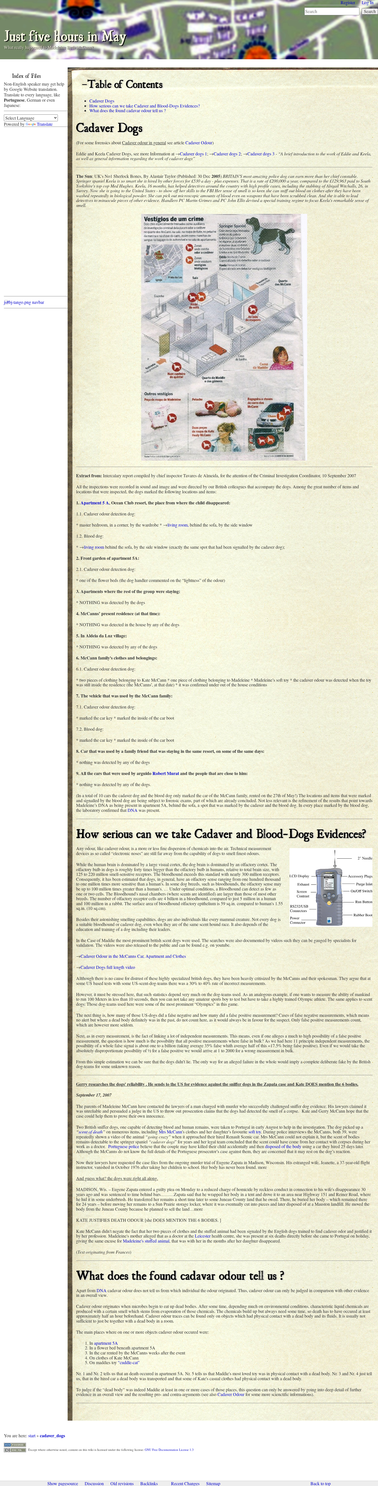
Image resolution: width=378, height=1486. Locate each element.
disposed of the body (283, 1146)
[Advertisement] (26, 213)
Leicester (203, 1236)
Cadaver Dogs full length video (108, 967)
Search (370, 11)
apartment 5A (106, 1343)
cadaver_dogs (52, 1435)
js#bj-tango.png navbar (24, 302)
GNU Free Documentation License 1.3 (169, 1449)
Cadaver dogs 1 (193, 153)
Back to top (320, 1483)
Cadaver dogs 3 (261, 153)
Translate (45, 124)
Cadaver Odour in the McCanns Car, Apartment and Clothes (133, 956)
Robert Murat (165, 773)
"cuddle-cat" (129, 1362)
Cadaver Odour (198, 142)
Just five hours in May (65, 35)
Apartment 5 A (95, 502)
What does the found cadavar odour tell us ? (127, 110)
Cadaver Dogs (101, 101)
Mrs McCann (170, 1132)
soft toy (254, 1132)
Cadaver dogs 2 (227, 153)
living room (94, 547)
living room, (178, 525)
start (31, 1435)
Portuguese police (123, 1146)
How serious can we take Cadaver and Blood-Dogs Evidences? (144, 106)
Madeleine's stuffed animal (146, 1241)
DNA (133, 810)
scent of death (91, 1132)
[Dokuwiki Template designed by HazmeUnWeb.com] (15, 1444)
